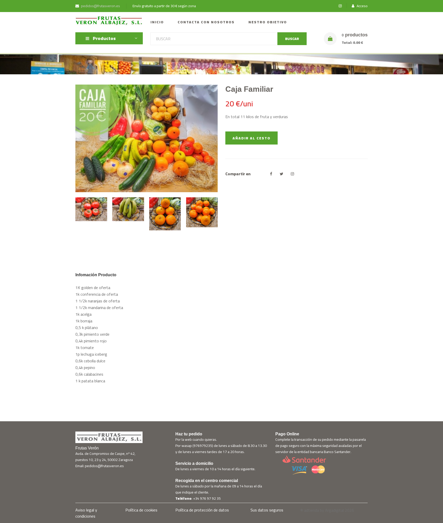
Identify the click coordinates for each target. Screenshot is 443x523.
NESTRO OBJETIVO (267, 22)
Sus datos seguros (266, 510)
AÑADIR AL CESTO (251, 138)
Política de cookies (141, 510)
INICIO (157, 22)
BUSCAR (292, 38)
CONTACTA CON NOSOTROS (206, 22)
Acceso (362, 6)
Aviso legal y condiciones (86, 513)
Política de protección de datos (202, 510)
